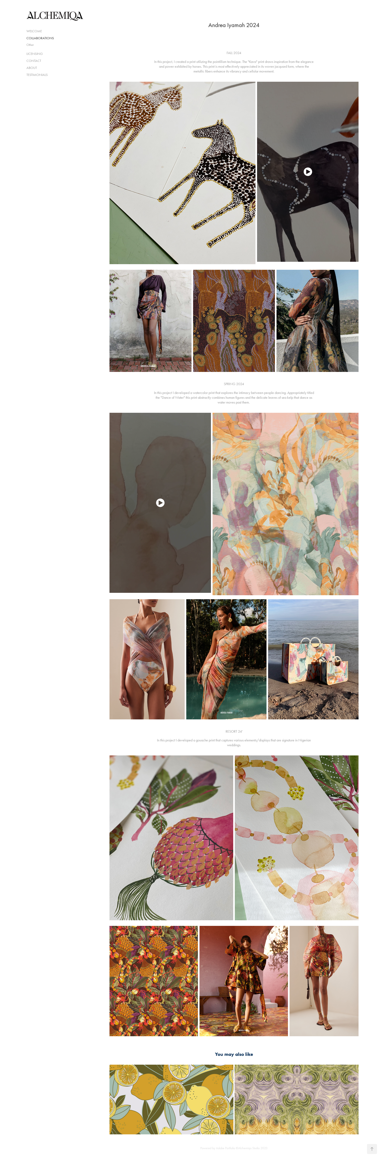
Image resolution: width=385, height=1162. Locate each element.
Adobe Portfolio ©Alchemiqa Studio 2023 (241, 1148)
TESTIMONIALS (37, 75)
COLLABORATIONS (40, 38)
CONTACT (33, 61)
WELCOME (34, 31)
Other (30, 45)
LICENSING (34, 54)
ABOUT (31, 68)
